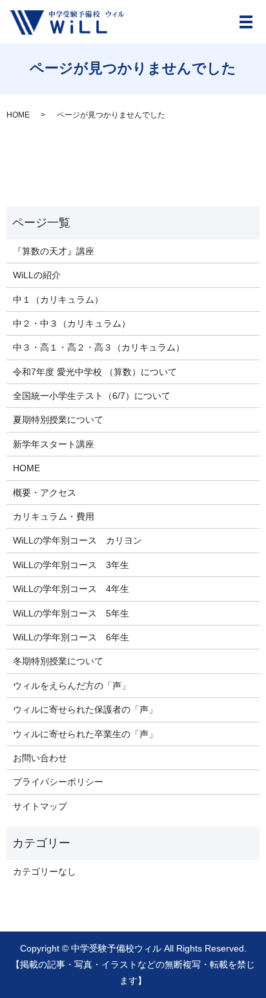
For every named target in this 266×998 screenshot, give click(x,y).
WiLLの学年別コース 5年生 (71, 613)
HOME (18, 114)
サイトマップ (40, 806)
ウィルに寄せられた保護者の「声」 (85, 709)
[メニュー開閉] (246, 21)
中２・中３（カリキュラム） (71, 323)
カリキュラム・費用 (53, 516)
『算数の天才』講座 (53, 251)
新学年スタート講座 (53, 444)
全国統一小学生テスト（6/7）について (91, 396)
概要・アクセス (44, 492)
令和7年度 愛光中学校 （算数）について (95, 372)
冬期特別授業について (58, 661)
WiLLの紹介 (37, 275)
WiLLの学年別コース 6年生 (71, 637)
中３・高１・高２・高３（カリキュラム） (99, 347)
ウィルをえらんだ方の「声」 (71, 685)
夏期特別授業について (58, 419)
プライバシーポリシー (58, 782)
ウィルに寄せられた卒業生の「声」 (85, 734)
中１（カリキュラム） (58, 299)
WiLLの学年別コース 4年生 (71, 589)
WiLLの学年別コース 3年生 (71, 565)
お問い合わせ (40, 758)
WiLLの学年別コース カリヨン (77, 540)
